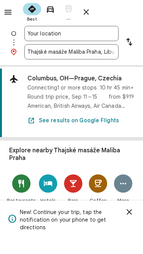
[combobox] (71, 33)
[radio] (32, 11)
